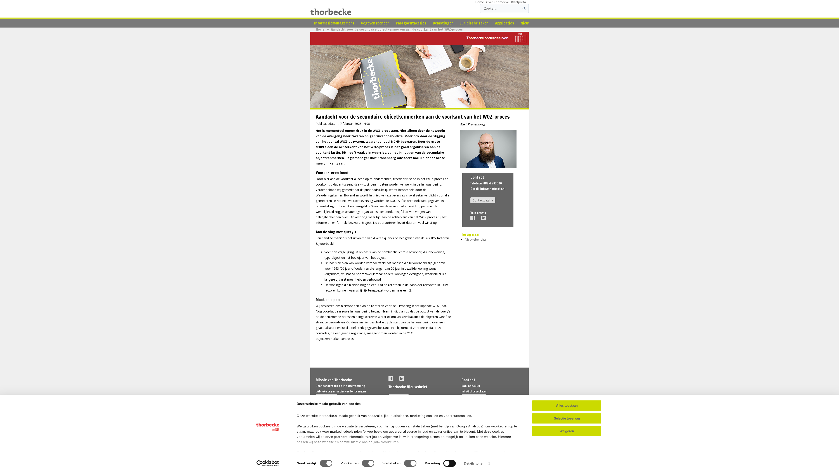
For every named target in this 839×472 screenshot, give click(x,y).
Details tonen (474, 463)
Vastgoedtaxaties (411, 23)
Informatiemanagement (334, 23)
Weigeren (567, 431)
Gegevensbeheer (375, 23)
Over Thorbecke (497, 2)
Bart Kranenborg (472, 124)
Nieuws (527, 23)
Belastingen (443, 23)
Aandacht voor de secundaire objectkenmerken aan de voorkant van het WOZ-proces (397, 29)
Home (479, 2)
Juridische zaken (474, 23)
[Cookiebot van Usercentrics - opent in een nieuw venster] (268, 463)
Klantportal (519, 2)
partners (341, 437)
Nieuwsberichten (476, 239)
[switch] (368, 463)
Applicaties (504, 23)
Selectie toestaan (567, 418)
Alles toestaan (567, 405)
